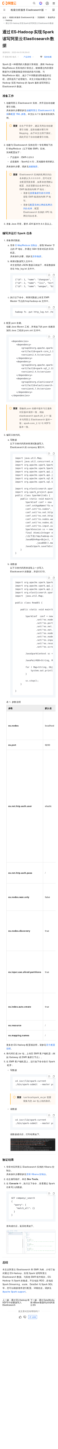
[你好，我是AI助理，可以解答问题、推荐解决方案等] (40, 3)
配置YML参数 (18, 113)
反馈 (34, 1317)
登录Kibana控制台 (36, 1174)
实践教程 (41, 17)
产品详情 (27, 56)
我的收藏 (48, 56)
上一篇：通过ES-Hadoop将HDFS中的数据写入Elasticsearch (16, 1302)
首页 (4, 17)
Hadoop (9, 20)
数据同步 (51, 17)
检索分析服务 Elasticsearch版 (21, 17)
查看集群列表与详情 (40, 192)
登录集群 (36, 256)
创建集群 (33, 166)
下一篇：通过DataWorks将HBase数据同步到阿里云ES (42, 1302)
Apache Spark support (14, 1291)
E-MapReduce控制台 (26, 245)
